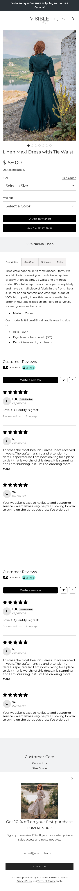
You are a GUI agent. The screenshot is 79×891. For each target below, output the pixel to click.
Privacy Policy (24, 881)
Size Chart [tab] (29, 262)
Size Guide (69, 178)
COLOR (8, 198)
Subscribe (39, 866)
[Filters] (63, 380)
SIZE (6, 178)
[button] (28, 145)
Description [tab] (12, 262)
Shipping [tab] (46, 262)
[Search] (56, 19)
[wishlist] (64, 19)
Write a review (30, 380)
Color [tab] (60, 262)
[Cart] (72, 19)
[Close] (72, 778)
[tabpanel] (39, 307)
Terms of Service (46, 881)
